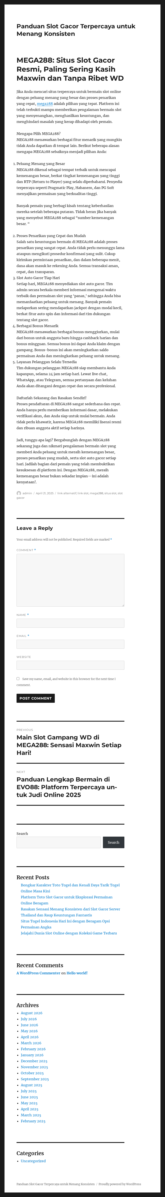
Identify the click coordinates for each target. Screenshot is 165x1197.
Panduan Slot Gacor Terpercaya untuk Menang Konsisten (56, 1184)
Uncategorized (33, 1161)
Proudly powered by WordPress (120, 1184)
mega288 (45, 103)
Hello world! (77, 973)
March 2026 (31, 1043)
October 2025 (32, 1073)
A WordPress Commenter (38, 973)
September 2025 (35, 1079)
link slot (83, 493)
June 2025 (29, 1097)
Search (22, 833)
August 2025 (31, 1085)
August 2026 (32, 1013)
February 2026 (33, 1049)
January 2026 (32, 1055)
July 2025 (29, 1091)
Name (23, 615)
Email (23, 636)
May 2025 (29, 1103)
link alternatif (66, 493)
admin (27, 493)
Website (24, 657)
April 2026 (30, 1037)
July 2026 (29, 1019)
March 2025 (31, 1115)
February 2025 (33, 1121)
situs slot (110, 493)
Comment (26, 550)
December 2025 (34, 1061)
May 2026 (29, 1031)
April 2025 (29, 1109)
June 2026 (29, 1025)
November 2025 (34, 1067)
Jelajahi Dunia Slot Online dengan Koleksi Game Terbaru (69, 933)
